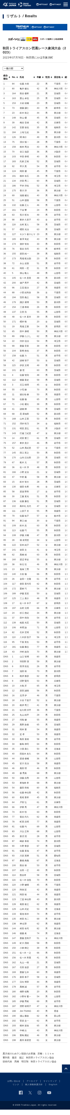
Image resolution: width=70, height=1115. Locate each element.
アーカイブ (32, 1081)
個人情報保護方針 (34, 1084)
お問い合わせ (14, 1081)
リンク (16, 1084)
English (53, 1084)
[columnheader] (7, 77)
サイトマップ (50, 1081)
